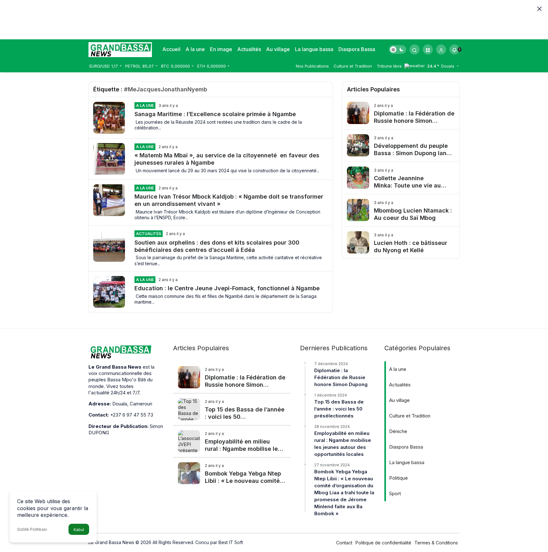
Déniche (398, 431)
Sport (395, 493)
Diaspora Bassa (356, 49)
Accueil (171, 49)
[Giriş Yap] (441, 49)
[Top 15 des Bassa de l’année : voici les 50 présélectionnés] (231, 409)
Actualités (249, 49)
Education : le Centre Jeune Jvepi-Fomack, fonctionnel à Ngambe (227, 288)
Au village (278, 49)
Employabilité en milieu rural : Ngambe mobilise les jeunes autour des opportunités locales (342, 443)
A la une (195, 49)
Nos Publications (312, 66)
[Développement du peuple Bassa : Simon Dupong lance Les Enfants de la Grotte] (401, 145)
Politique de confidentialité (383, 542)
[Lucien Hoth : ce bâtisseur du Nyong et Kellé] (401, 243)
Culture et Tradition (353, 66)
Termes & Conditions (436, 542)
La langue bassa (314, 49)
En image (221, 49)
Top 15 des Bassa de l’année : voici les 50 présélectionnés (339, 409)
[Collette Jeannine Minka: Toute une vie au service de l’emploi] (401, 178)
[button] (428, 49)
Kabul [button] (79, 529)
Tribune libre (389, 66)
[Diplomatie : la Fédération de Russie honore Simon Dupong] (401, 113)
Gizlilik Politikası (32, 529)
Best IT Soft (231, 542)
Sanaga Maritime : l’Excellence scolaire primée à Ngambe (215, 114)
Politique (398, 478)
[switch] (397, 49)
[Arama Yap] (414, 49)
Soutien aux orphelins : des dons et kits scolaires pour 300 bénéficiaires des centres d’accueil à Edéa (216, 246)
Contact (344, 542)
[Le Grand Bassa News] (120, 49)
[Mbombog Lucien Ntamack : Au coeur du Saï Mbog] (401, 210)
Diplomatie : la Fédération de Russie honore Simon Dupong (341, 377)
